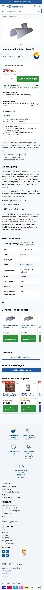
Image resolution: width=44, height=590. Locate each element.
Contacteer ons (8, 543)
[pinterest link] (3, 555)
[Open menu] (3, 6)
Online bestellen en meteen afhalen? (17, 119)
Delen (21, 57)
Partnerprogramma (9, 522)
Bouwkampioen (26, 264)
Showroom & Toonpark (11, 511)
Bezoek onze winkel (9, 508)
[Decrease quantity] (4, 79)
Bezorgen (5, 535)
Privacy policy (7, 571)
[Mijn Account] (35, 6)
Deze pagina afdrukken (21, 357)
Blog (3, 516)
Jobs (4, 519)
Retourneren (6, 538)
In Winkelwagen (10, 338)
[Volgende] (38, 31)
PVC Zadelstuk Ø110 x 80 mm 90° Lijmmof (10, 326)
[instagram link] (7, 551)
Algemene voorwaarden (11, 568)
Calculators (6, 513)
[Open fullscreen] (21, 31)
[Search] (38, 11)
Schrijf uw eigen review (21, 370)
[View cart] (39, 6)
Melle (8, 115)
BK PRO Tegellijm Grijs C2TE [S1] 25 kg (27, 395)
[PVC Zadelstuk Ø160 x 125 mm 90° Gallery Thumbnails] (21, 44)
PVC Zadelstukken (9, 17)
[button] (6, 54)
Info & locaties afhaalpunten (14, 121)
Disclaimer (6, 574)
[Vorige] (5, 31)
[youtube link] (7, 555)
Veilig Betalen (7, 541)
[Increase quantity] (15, 79)
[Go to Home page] (15, 6)
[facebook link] (3, 551)
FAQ (3, 529)
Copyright (5, 576)
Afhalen (5, 532)
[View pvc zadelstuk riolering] (20, 44)
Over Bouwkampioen (10, 505)
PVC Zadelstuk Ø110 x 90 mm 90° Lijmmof (28, 326)
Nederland (16, 583)
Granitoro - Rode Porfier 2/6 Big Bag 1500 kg (10, 395)
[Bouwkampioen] (36, 55)
